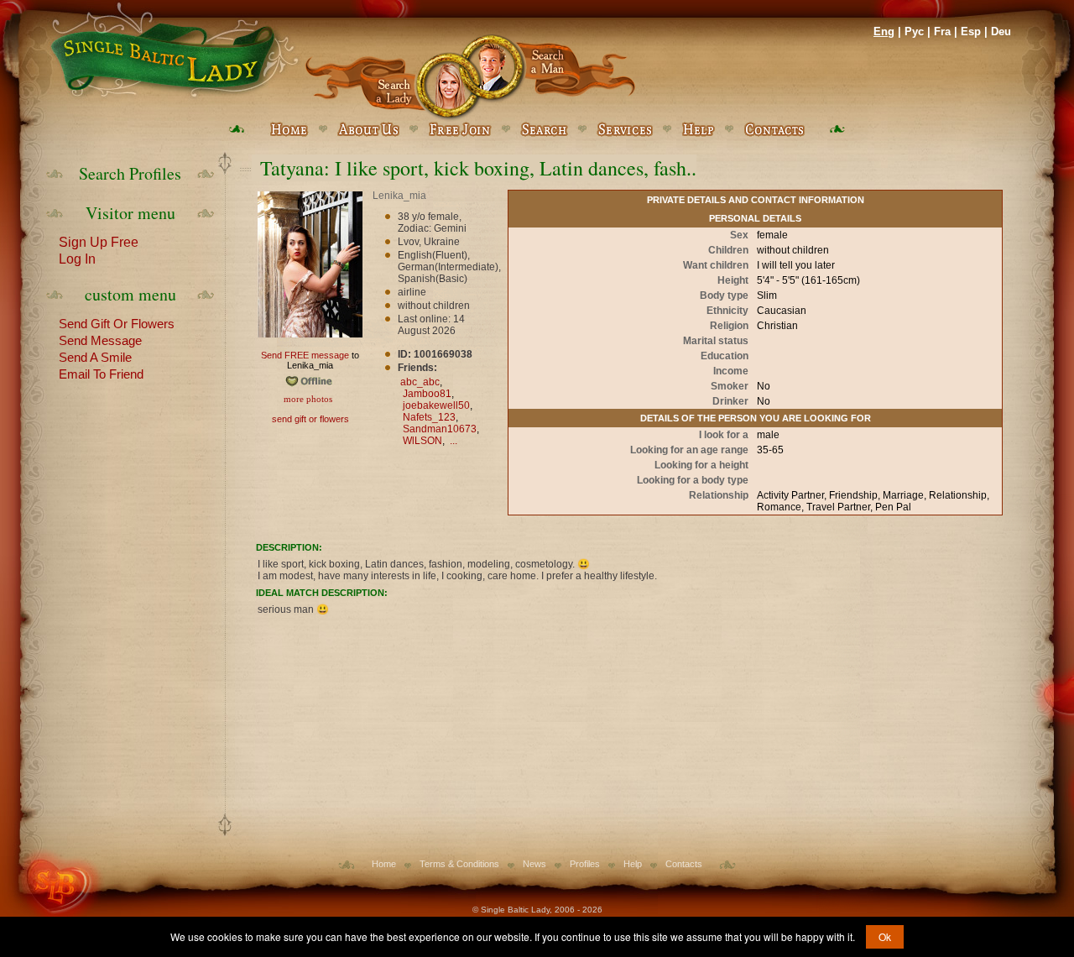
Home (384, 864)
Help (632, 864)
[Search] (544, 129)
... (453, 441)
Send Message (100, 339)
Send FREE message (305, 355)
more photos (306, 399)
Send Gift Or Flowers (117, 322)
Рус (914, 31)
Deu (1001, 31)
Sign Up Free (98, 241)
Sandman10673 (440, 429)
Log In (77, 258)
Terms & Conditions (459, 864)
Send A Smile (95, 356)
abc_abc (420, 382)
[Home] (172, 50)
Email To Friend (101, 373)
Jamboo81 (427, 394)
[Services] (625, 129)
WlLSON (422, 441)
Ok (884, 936)
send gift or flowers (310, 419)
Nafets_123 (429, 417)
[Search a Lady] (387, 78)
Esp (971, 31)
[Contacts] (774, 129)
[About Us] (368, 129)
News (534, 864)
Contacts (683, 864)
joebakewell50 (436, 405)
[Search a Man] (553, 78)
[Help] (698, 129)
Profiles (585, 864)
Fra (942, 31)
